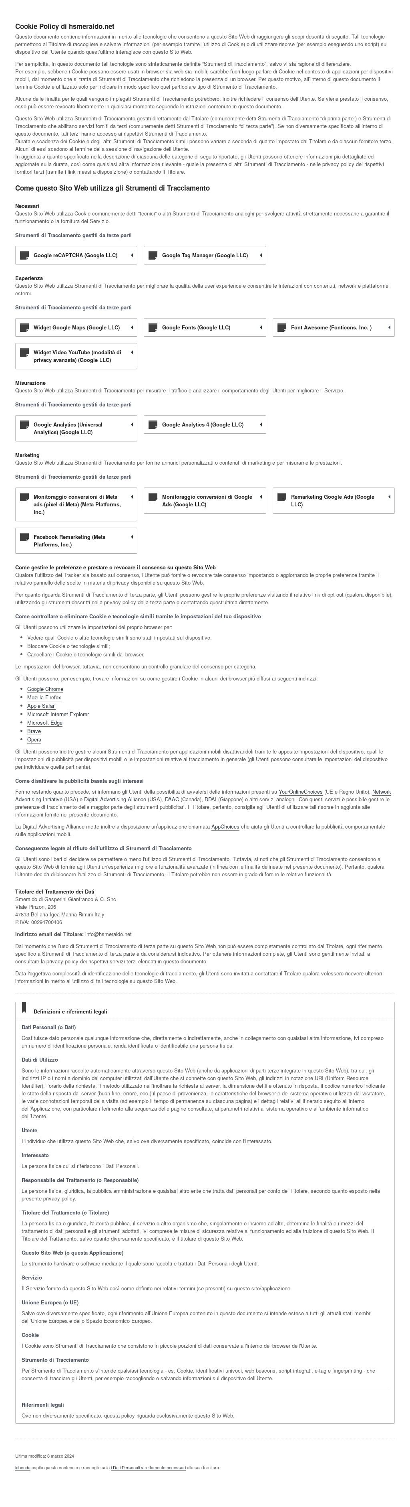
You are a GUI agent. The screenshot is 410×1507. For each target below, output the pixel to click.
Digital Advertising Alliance (115, 799)
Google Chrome (45, 689)
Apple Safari (41, 705)
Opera (34, 739)
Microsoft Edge (44, 722)
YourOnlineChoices (301, 791)
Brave (34, 731)
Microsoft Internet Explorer (58, 714)
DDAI (211, 799)
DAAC (172, 799)
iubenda (22, 1467)
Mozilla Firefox (44, 697)
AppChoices (225, 826)
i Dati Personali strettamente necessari (148, 1467)
